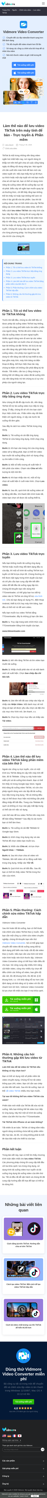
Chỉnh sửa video (25, 10)
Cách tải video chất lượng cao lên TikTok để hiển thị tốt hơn (23, 1326)
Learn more (24, 1496)
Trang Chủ (6, 10)
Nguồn (14, 10)
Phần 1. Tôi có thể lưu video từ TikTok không (24, 268)
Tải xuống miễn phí (25, 65)
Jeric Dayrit (9, 145)
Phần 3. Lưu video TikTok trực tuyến (20, 278)
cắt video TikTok (13, 1091)
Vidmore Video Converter (23, 32)
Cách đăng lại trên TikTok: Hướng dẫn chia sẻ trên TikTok (23, 1245)
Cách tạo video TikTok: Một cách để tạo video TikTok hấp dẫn (23, 1285)
